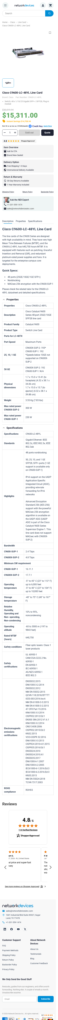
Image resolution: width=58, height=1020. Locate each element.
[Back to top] (3, 299)
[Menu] (5, 5)
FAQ (4, 946)
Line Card (22, 22)
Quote (47, 132)
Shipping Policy (8, 192)
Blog (32, 958)
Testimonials (35, 954)
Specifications (35, 221)
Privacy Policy (8, 969)
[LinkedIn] (4, 929)
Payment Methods (10, 950)
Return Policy (28, 192)
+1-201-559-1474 (14, 205)
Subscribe (45, 999)
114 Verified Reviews (28, 830)
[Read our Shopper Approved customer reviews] (47, 1016)
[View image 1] (8, 82)
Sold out (29, 132)
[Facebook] (11, 929)
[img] (28, 825)
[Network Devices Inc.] (24, 5)
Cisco (12, 22)
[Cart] (50, 5)
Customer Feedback (39, 963)
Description (8, 221)
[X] (25, 929)
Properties (21, 221)
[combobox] (27, 13)
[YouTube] (18, 929)
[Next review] (50, 867)
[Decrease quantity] (4, 132)
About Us (34, 949)
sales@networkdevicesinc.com (20, 208)
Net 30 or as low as (27, 126)
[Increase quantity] (15, 132)
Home (4, 22)
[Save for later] (50, 32)
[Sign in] (43, 5)
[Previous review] (5, 867)
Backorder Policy (47, 192)
